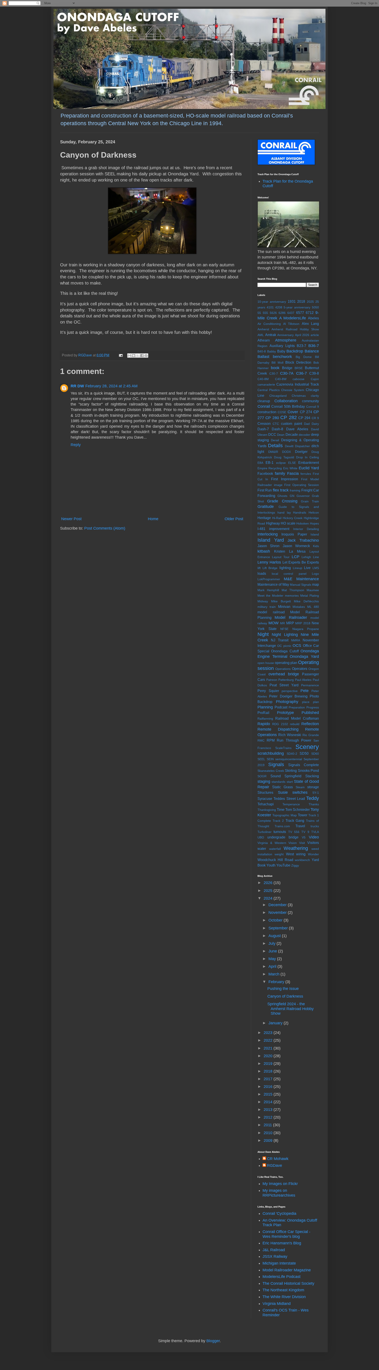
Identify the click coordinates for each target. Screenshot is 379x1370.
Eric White (290, 468)
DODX (286, 452)
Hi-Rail (276, 518)
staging (263, 781)
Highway (273, 523)
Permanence (310, 685)
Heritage (264, 518)
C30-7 (273, 373)
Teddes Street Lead (289, 799)
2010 (269, 1133)
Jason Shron (268, 546)
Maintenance (307, 579)
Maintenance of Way (273, 584)
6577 (300, 313)
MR (282, 623)
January (276, 1023)
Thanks (314, 804)
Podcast (281, 707)
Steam (300, 787)
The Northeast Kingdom (283, 1290)
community (310, 401)
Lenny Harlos (269, 562)
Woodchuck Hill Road (275, 860)
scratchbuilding (270, 753)
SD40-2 (292, 753)
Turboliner (264, 832)
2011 (268, 1125)
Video (314, 837)
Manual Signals (300, 584)
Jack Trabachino (303, 540)
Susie (283, 792)
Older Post (234, 519)
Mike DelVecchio (306, 601)
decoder (304, 434)
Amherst (263, 329)
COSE (282, 412)
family (280, 473)
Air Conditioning (269, 324)
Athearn (263, 340)
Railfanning (265, 718)
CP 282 (288, 417)
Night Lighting (285, 634)
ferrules (305, 473)
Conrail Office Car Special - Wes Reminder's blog (286, 1234)
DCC (272, 434)
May (272, 959)
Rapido (263, 724)
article (315, 335)
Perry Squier (268, 691)
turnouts (280, 832)
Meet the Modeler (270, 595)
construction (266, 412)
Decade (292, 434)
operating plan (286, 663)
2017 (269, 1079)
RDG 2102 (280, 724)
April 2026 (302, 335)
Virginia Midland (277, 1303)
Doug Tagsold (284, 457)
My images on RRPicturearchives (279, 1192)
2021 (269, 1048)
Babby (271, 351)
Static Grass (282, 787)
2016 (269, 1086)
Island (315, 534)
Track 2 (278, 820)
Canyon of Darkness (285, 996)
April (272, 966)
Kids (316, 546)
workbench (302, 860)
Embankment (308, 462)
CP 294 (304, 418)
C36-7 (301, 373)
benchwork (282, 356)
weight (279, 854)
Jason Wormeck (296, 546)
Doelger (301, 452)
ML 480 (313, 606)
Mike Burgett (281, 601)
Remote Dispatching (278, 729)
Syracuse (264, 799)
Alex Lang (310, 324)
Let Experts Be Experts (300, 562)
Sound (275, 776)
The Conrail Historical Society (288, 1283)
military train (266, 606)
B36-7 (313, 345)
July (272, 943)
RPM (271, 740)
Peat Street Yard (284, 685)
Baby (281, 351)
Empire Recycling (269, 468)
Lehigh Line (310, 557)
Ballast (263, 356)
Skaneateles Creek (270, 770)
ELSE (292, 462)
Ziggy (295, 865)
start (290, 781)
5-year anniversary (297, 307)
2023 (269, 1032)
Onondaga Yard (304, 656)
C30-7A (286, 373)
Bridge (287, 368)
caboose (298, 379)
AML (260, 335)
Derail (275, 440)
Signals (276, 764)
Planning (265, 707)
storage (313, 787)
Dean (280, 434)
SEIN (270, 759)
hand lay (284, 512)
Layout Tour (281, 557)
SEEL (261, 759)
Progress (312, 707)
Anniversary (285, 335)
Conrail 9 (312, 406)
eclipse (281, 462)
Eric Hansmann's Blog (282, 1243)
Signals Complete (303, 765)
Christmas (299, 395)
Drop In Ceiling (307, 457)
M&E (288, 579)
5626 (273, 313)
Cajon (315, 379)
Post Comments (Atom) (104, 528)
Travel (300, 826)
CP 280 (272, 418)
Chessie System (292, 390)
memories (292, 595)
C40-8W (280, 379)
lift (259, 568)
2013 (269, 1109)
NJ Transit (279, 640)
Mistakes (299, 606)
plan (316, 702)
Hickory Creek (293, 518)
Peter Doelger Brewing (288, 696)
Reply (76, 445)
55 (259, 313)
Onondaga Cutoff (285, 651)
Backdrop (294, 351)
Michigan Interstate (279, 1263)
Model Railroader (291, 617)
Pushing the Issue (283, 988)
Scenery (307, 746)
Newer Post (71, 519)
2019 (269, 1063)
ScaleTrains (283, 748)
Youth (270, 865)
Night (263, 634)
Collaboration (286, 401)
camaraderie (266, 384)
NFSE (284, 629)
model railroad (271, 612)
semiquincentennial (288, 759)
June (273, 951)
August (275, 936)
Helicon (314, 512)
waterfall (275, 848)
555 (265, 313)
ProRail (263, 713)
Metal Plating (309, 595)
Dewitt (289, 446)
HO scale (288, 523)
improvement (279, 529)
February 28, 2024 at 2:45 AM (111, 386)
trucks (315, 826)
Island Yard (270, 540)
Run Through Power (294, 740)
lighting (285, 568)
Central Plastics (268, 390)
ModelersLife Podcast (281, 1276)
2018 (301, 301)
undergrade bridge (283, 837)
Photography (287, 701)
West (290, 854)
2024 (269, 898)
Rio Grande (310, 735)
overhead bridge (283, 674)
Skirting (291, 770)
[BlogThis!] (133, 355)
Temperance (291, 804)
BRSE (299, 368)
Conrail (263, 406)
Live (307, 568)
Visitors (313, 843)
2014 (269, 1102)
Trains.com (282, 826)
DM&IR (273, 452)
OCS (297, 645)
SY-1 (315, 792)
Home (153, 519)
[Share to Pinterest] (146, 355)
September (278, 928)
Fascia (293, 473)
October (276, 920)
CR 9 (315, 418)
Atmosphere (285, 340)
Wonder (313, 854)
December (278, 905)
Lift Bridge (270, 568)
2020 (269, 1056)
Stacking (312, 776)
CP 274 (306, 412)
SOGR (261, 776)
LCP (295, 557)
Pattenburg (286, 679)
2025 (310, 301)
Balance (312, 351)
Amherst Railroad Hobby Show (295, 329)
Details (275, 445)
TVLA (315, 832)
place (305, 702)
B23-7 (301, 346)
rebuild (294, 724)
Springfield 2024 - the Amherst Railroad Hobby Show (290, 1009)
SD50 (304, 753)
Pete (304, 691)
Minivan (284, 606)
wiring (301, 854)
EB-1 (270, 462)
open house (265, 663)
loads (261, 573)
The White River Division (284, 1297)
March (274, 974)
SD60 (315, 753)
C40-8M (263, 379)
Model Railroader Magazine (287, 1270)
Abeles (313, 318)
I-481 (261, 529)
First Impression (284, 479)
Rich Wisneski (289, 735)
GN (292, 496)
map (315, 584)
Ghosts (282, 496)
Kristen (279, 551)
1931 (292, 301)
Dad (307, 423)
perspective (290, 691)
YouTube (283, 865)
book (275, 368)
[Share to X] (138, 355)
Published (310, 712)
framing (295, 490)
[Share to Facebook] (142, 355)
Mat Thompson (293, 590)
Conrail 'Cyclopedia (279, 1213)
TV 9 (305, 832)
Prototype (285, 712)
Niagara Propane (305, 629)
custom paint (291, 423)
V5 (304, 837)
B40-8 (261, 351)
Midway (262, 601)
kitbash (263, 551)
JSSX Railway (275, 1256)
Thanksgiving (266, 809)
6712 (310, 313)
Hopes (314, 523)
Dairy (315, 423)
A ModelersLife (292, 318)
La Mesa (297, 551)
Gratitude (265, 506)
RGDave (274, 1165)
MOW (273, 623)
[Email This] (129, 355)
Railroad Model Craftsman (297, 718)
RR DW (77, 386)
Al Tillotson (291, 324)
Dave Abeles (297, 429)
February (276, 982)
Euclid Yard (309, 468)
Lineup (297, 568)
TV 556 (293, 832)
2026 (269, 883)
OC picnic (284, 646)
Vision (292, 843)
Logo (315, 573)
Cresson (264, 423)
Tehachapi (265, 804)
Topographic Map (284, 815)
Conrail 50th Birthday (288, 406)
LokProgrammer (268, 579)
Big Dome (304, 357)
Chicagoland (278, 395)
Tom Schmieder (297, 809)
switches (299, 792)
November (278, 912)
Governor (303, 496)
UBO (260, 837)
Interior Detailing (306, 529)
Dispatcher (302, 446)
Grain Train (310, 501)
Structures (265, 792)
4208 (278, 307)
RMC (261, 740)
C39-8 (314, 373)
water (261, 848)
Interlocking (267, 534)
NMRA (295, 640)
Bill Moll (277, 362)
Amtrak (270, 335)
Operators (299, 669)
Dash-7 (263, 429)
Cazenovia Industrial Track (297, 384)
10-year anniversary (271, 301)
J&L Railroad (274, 1250)
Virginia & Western (271, 843)
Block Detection (298, 362)
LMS (316, 568)
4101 (270, 307)
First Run (264, 490)
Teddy (312, 798)
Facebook (265, 473)
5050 (315, 307)
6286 (282, 313)
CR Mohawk (277, 1158)
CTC (276, 423)
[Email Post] (120, 355)
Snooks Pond (308, 770)
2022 (269, 1040)
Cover (293, 412)
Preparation (297, 707)
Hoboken (302, 523)
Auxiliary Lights (282, 346)
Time (280, 809)
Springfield (292, 776)
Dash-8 (277, 429)
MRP (290, 623)
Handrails (299, 512)
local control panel (289, 573)
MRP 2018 (302, 623)
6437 (290, 313)
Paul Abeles (303, 679)
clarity (315, 395)
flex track (281, 490)
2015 (269, 1094)
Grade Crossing (282, 501)
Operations (283, 669)
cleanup (263, 401)
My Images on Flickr (280, 1183)
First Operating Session (301, 485)
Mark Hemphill (268, 590)
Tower (302, 815)
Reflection (310, 724)
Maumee (313, 590)
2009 (269, 1140)
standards (278, 781)
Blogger (213, 1341)
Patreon (271, 679)
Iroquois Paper (294, 534)
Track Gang (295, 820)
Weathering (296, 848)
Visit (302, 843)
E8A (260, 462)
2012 (269, 1117)
